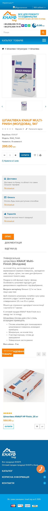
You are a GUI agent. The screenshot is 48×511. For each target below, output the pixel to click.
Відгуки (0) (11, 249)
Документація (13, 243)
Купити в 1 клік (11, 161)
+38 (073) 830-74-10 (12, 27)
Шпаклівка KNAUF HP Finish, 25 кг (20, 416)
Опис (8, 236)
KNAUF (14, 135)
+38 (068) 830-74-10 (12, 24)
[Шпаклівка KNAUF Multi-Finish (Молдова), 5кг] (24, 76)
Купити (25, 155)
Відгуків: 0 (19, 129)
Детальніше (9, 188)
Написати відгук (35, 129)
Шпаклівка (34, 49)
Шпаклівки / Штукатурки (17, 49)
